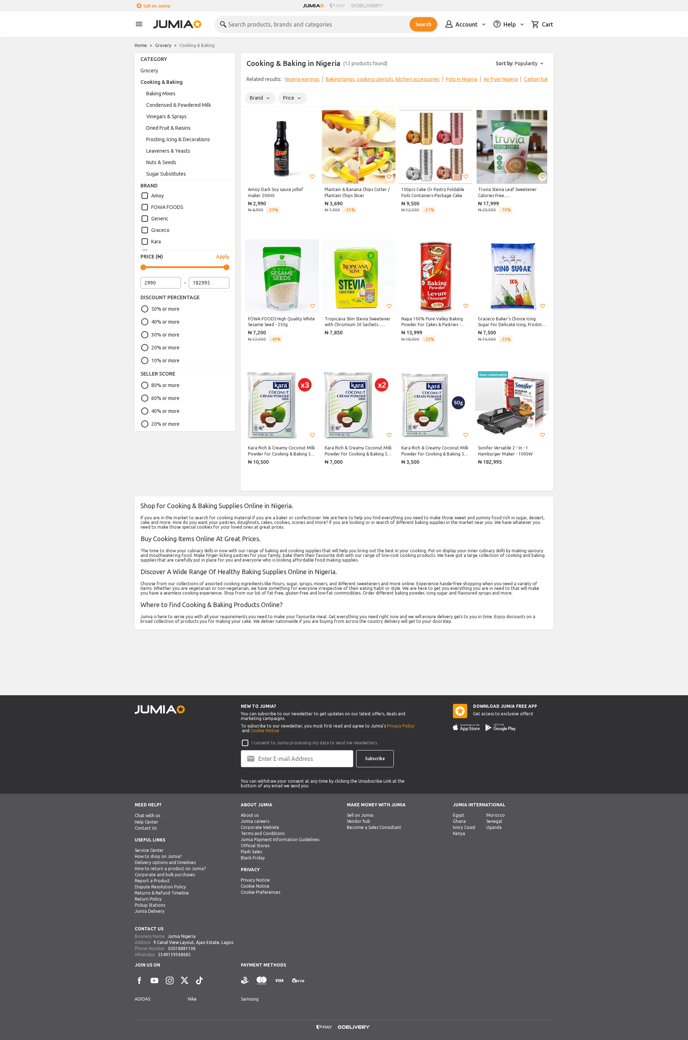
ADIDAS (142, 999)
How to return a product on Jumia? (170, 868)
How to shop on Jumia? (158, 856)
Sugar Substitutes (166, 174)
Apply (222, 256)
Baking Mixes (161, 93)
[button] (312, 176)
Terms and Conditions (263, 833)
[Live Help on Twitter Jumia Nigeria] (184, 980)
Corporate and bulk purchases (165, 874)
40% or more (165, 322)
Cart (547, 24)
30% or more (165, 335)
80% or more (165, 385)
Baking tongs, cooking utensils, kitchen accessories (383, 79)
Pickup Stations (150, 905)
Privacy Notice (255, 880)
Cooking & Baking (161, 82)
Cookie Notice (264, 730)
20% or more (165, 347)
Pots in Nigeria (461, 79)
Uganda (494, 827)
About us (250, 815)
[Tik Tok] (199, 980)
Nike (192, 999)
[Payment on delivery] (245, 980)
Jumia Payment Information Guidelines (280, 839)
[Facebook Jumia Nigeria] (139, 980)
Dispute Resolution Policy (160, 886)
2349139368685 (174, 954)
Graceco (160, 230)
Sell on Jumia (156, 6)
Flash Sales (251, 851)
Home (141, 45)
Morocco (495, 815)
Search (423, 24)
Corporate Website (260, 827)
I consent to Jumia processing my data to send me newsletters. (315, 742)
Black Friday (253, 857)
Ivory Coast (464, 827)
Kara (156, 241)
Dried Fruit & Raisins (168, 128)
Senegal (494, 821)
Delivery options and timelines (165, 862)
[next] (543, 80)
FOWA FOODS (167, 207)
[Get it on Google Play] (501, 727)
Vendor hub (358, 821)
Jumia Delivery (149, 911)
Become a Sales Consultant (374, 827)
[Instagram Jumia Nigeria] (169, 980)
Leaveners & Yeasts (168, 151)
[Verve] (298, 980)
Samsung (250, 999)
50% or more (165, 309)
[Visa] (279, 980)
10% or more (165, 360)
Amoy (157, 196)
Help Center (146, 822)
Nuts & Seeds (161, 162)
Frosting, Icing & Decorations (178, 139)
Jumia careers (255, 821)
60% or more (165, 398)
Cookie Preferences (260, 892)
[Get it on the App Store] (466, 727)
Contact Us (146, 828)
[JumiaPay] (337, 5)
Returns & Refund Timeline (162, 893)
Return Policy (148, 899)
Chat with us (148, 815)
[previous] (251, 80)
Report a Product (152, 880)
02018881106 (182, 948)
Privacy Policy (400, 726)
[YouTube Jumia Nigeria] (154, 980)
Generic (159, 218)
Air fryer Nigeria (500, 79)
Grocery (163, 45)
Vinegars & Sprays (166, 116)
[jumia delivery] (368, 5)
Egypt (458, 815)
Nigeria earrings (302, 79)
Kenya (459, 833)
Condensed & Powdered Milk (178, 105)
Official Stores (255, 845)
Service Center (149, 850)
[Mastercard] (261, 980)
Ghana (459, 821)
